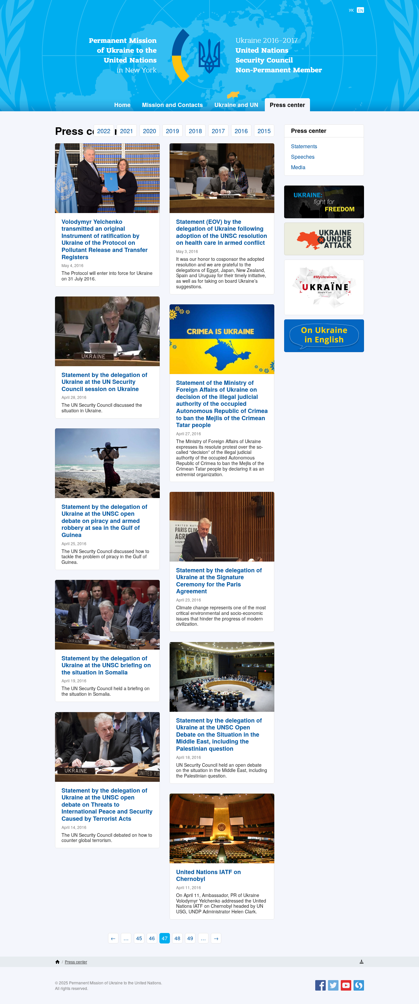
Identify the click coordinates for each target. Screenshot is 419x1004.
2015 (264, 130)
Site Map (361, 962)
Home (122, 104)
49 (190, 938)
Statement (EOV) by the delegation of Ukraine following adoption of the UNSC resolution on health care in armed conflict (221, 232)
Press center (76, 961)
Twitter (333, 990)
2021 (126, 130)
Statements (304, 146)
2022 (103, 130)
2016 (241, 130)
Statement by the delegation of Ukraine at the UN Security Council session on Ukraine (104, 381)
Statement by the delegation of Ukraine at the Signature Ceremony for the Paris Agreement (219, 581)
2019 (172, 130)
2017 (218, 130)
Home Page (57, 962)
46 (152, 938)
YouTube (346, 990)
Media (298, 167)
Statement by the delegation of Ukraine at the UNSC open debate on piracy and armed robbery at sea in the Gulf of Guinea (104, 520)
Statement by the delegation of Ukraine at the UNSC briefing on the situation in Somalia (106, 665)
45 (139, 938)
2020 (149, 130)
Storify (359, 990)
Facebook (320, 990)
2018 (195, 130)
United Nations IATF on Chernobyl (208, 875)
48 (177, 938)
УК (351, 10)
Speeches (303, 156)
